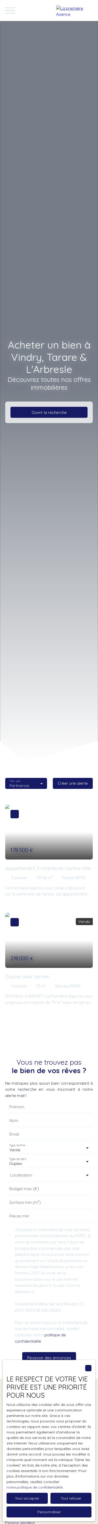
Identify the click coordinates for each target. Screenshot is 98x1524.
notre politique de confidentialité (35, 1487)
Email (14, 1134)
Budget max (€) (24, 1188)
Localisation (21, 1175)
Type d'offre (17, 1145)
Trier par (14, 781)
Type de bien (17, 1159)
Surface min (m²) (25, 1202)
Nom (13, 1120)
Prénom (16, 1106)
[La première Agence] (74, 10)
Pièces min (19, 1216)
